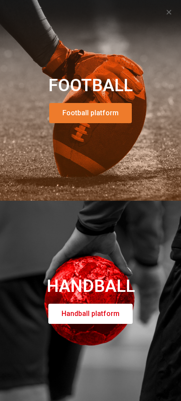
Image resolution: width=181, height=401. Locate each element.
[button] (169, 12)
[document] (90, 200)
